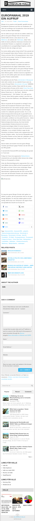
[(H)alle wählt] (28, 499)
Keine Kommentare (23, 21)
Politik (15, 21)
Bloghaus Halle (19, 517)
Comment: (6, 312)
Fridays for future (7, 239)
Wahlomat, (4, 39)
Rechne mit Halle (8, 472)
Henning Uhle (7, 482)
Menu (4, 10)
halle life (5, 465)
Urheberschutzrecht (22, 241)
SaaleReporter (7, 475)
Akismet (22, 333)
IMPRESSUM (17, 519)
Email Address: (7, 347)
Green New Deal (28, 88)
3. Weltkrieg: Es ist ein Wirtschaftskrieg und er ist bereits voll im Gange (20, 397)
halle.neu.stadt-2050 (9, 470)
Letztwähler (5, 241)
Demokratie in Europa (21, 84)
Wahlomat (4, 243)
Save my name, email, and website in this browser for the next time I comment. (17, 365)
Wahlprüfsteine (25, 156)
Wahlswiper (20, 39)
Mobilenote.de (7, 484)
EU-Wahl (11, 237)
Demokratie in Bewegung (25, 80)
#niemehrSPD (18, 231)
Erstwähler (5, 237)
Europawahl (29, 237)
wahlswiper (21, 243)
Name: (5, 339)
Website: (5, 355)
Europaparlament (20, 237)
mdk (2, 21)
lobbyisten (12, 241)
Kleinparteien (27, 239)
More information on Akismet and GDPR (19, 335)
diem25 (24, 235)
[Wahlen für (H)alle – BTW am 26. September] (17, 499)
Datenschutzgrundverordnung (10, 233)
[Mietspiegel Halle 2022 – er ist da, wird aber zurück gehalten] (6, 499)
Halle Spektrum (7, 468)
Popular (6, 391)
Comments (28, 391)
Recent (17, 391)
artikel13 (25, 231)
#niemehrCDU (9, 231)
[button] (9, 206)
